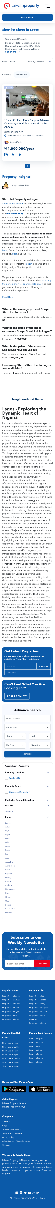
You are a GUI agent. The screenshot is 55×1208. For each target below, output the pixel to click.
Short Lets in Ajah (10, 1054)
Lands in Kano (35, 1062)
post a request (17, 696)
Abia (7, 858)
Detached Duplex (31, 42)
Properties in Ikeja (37, 996)
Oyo (7, 831)
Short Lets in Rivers (10, 1066)
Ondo (8, 897)
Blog (4, 1125)
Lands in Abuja (36, 1042)
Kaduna (8, 885)
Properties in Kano (10, 1007)
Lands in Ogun (35, 1050)
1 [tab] (27, 113)
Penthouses (11, 49)
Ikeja (14, 253)
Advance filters (27, 17)
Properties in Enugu (11, 1019)
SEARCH (27, 754)
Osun (7, 901)
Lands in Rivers (36, 1058)
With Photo (21, 74)
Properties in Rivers (11, 1003)
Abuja (7, 827)
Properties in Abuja (11, 999)
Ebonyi (8, 878)
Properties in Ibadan (38, 1011)
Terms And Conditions (12, 1133)
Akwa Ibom (10, 866)
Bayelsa (8, 874)
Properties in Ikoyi (37, 1003)
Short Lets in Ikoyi (10, 1051)
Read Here (7, 297)
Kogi (7, 893)
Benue (8, 905)
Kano (7, 870)
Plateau (8, 913)
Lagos (8, 823)
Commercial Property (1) (20, 792)
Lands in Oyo (35, 1046)
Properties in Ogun (10, 1011)
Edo (7, 842)
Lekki (4, 250)
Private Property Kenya (13, 1106)
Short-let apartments (12, 203)
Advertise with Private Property (16, 1141)
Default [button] (40, 61)
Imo (6, 854)
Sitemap (6, 1145)
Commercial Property (16, 39)
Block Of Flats (12, 42)
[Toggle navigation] (47, 6)
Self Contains (26, 49)
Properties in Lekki (37, 999)
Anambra (9, 862)
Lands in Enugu (36, 1054)
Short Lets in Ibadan (11, 1058)
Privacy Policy (8, 1137)
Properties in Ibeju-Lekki (40, 1007)
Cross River (10, 909)
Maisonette (22, 46)
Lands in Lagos (36, 1038)
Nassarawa (10, 889)
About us (6, 1121)
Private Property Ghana (14, 1103)
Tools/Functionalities (11, 1129)
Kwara (8, 882)
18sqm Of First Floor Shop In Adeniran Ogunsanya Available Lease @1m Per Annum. (27, 123)
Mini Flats (35, 46)
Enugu (8, 846)
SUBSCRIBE (43, 666)
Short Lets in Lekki (10, 1047)
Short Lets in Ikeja (10, 1043)
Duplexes (10, 46)
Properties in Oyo (10, 1015)
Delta (7, 850)
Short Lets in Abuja (10, 1062)
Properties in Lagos (11, 996)
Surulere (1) (14, 778)
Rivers (7, 839)
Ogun (7, 835)
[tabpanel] (27, 101)
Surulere (9, 812)
